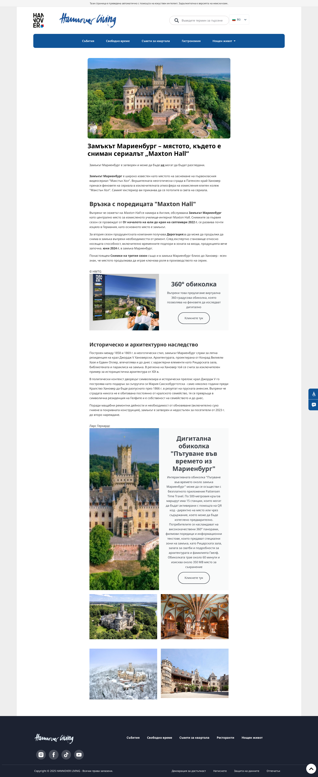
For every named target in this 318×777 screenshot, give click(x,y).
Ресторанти (225, 738)
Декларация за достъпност (189, 771)
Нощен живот (252, 738)
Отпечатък (273, 771)
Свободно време (159, 738)
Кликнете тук (194, 318)
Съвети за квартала (194, 738)
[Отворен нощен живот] (234, 41)
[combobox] (199, 20)
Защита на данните (246, 771)
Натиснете (220, 771)
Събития (133, 738)
